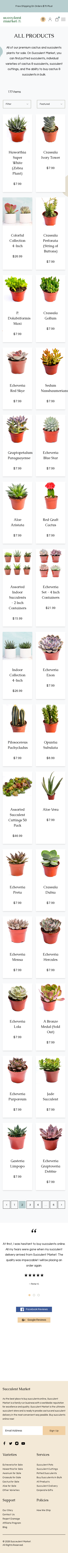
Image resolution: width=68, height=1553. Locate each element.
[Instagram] (17, 1443)
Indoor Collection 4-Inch (17, 675)
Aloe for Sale (9, 1486)
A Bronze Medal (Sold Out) (50, 1026)
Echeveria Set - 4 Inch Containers (51, 592)
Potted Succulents (47, 1473)
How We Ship (44, 1510)
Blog (5, 1527)
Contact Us (8, 1514)
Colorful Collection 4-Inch (17, 240)
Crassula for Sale (12, 1477)
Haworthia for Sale (13, 1469)
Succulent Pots (45, 1465)
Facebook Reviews (37, 1309)
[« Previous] (6, 1204)
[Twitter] (10, 1443)
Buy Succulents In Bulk (49, 1477)
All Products (43, 1482)
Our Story (8, 1510)
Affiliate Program (12, 1523)
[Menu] (63, 19)
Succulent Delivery (47, 1486)
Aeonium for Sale (12, 1473)
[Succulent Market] (12, 19)
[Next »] (61, 1204)
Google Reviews (36, 1320)
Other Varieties (11, 1490)
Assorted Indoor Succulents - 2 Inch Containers (17, 597)
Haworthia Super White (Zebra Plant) (17, 163)
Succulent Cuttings (47, 1469)
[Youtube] (23, 1443)
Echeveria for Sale (13, 1465)
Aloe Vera (51, 809)
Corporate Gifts (45, 1490)
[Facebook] (4, 1443)
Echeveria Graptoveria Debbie (50, 1166)
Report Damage (11, 1519)
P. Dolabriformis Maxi (19, 318)
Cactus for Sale (11, 1482)
